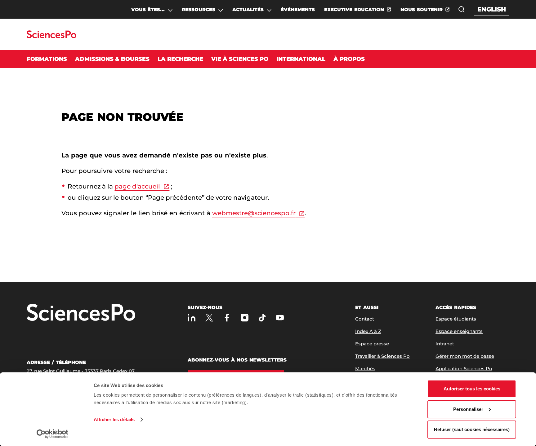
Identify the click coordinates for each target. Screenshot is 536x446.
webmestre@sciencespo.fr (254, 213)
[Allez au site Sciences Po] (51, 36)
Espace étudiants (456, 319)
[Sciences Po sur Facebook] (227, 317)
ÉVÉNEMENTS (298, 9)
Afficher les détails (114, 419)
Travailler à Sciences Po (382, 356)
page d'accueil (137, 186)
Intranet (445, 344)
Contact (364, 319)
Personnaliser (468, 409)
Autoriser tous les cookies (472, 388)
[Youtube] (280, 317)
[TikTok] (262, 317)
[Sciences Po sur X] (209, 317)
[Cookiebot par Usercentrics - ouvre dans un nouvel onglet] (52, 434)
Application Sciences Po (464, 368)
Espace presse (372, 344)
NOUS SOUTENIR (421, 9)
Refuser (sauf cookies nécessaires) (472, 429)
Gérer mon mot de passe (465, 356)
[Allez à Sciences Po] (81, 313)
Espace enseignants (459, 331)
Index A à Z (368, 331)
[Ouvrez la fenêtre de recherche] (461, 9)
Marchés (365, 368)
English (491, 9)
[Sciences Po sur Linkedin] (191, 317)
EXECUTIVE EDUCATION (354, 9)
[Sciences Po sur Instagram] (244, 317)
